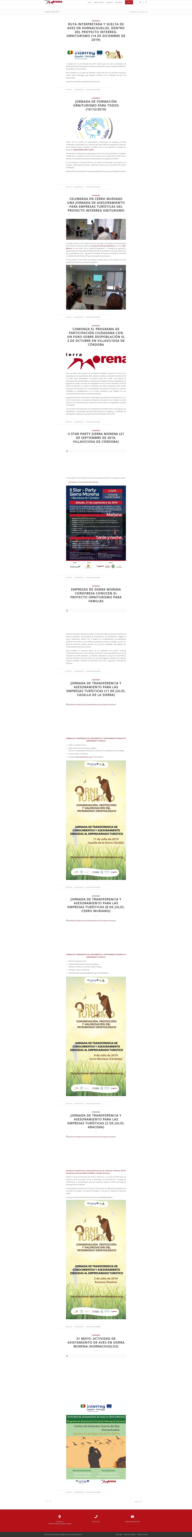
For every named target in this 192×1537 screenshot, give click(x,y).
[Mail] (140, 2)
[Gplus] (146, 2)
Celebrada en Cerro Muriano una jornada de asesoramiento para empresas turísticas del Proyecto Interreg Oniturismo (96, 204)
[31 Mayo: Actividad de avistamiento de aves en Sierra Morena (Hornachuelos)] (96, 1376)
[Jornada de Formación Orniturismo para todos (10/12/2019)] (96, 128)
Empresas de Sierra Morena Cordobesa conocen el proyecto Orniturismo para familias (96, 595)
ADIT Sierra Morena (94, 90)
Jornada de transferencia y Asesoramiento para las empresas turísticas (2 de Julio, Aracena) (96, 1121)
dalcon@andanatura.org (84, 757)
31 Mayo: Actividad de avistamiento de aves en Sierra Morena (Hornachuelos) (96, 1342)
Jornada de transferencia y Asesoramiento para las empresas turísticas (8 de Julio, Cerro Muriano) (96, 905)
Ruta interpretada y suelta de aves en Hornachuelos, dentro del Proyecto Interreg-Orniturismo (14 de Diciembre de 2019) (96, 32)
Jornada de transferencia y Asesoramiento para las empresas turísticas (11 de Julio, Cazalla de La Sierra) (96, 689)
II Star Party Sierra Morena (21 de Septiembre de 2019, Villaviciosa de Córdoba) (96, 438)
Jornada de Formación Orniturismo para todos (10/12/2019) (96, 105)
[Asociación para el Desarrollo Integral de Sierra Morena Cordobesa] (96, 361)
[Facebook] (143, 2)
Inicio (138, 11)
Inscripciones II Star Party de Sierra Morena (83, 482)
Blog (142, 11)
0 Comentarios (79, 90)
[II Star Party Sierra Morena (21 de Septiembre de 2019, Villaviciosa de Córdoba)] (96, 462)
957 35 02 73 (96, 1521)
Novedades (96, 21)
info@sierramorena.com (132, 1521)
